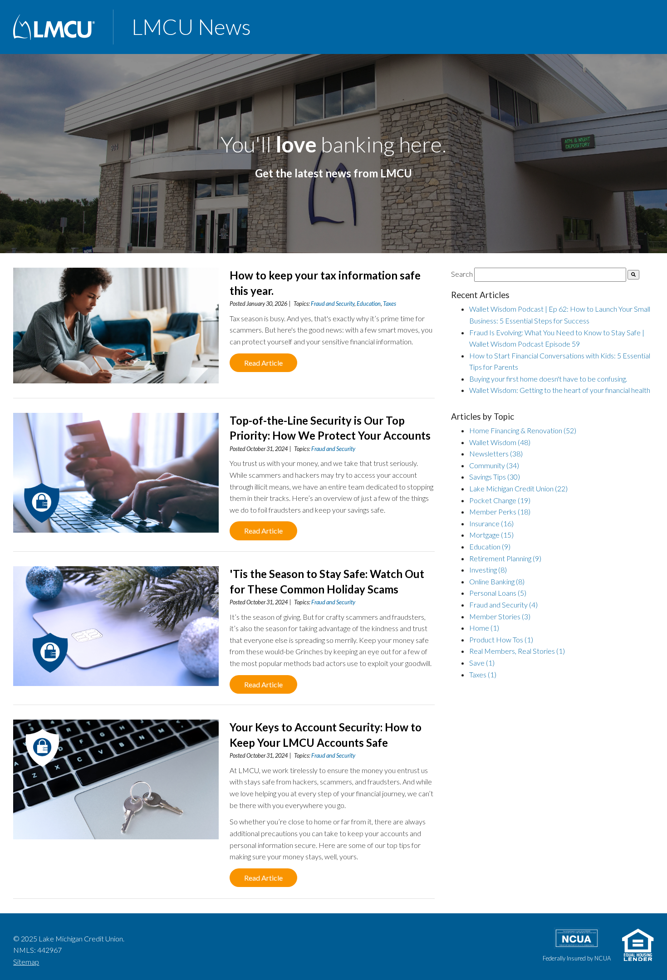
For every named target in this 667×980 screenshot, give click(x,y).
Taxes (389, 303)
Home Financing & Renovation (522, 430)
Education (369, 303)
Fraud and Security (332, 303)
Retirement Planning (505, 558)
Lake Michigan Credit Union (518, 488)
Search (462, 274)
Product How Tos (501, 639)
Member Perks (499, 511)
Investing (488, 569)
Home (484, 627)
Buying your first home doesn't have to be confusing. (548, 378)
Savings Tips (494, 476)
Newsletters (496, 453)
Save (482, 662)
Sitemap (26, 961)
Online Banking (497, 581)
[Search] (633, 274)
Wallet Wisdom (499, 442)
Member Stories (499, 616)
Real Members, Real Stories (517, 651)
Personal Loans (497, 592)
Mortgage (491, 534)
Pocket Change (499, 500)
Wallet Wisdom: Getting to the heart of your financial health (559, 390)
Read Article (263, 362)
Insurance (491, 523)
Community (494, 465)
